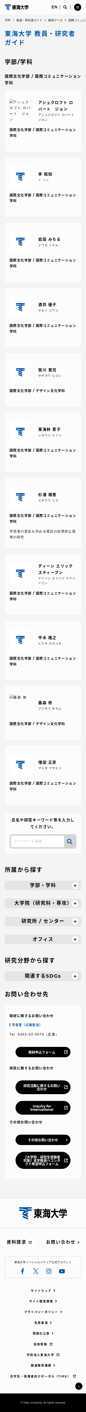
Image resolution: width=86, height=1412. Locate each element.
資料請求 (17, 1242)
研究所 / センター (43, 921)
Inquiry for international (41, 1108)
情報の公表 (41, 1333)
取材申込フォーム (41, 1052)
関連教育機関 (41, 1365)
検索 (69, 841)
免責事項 (41, 1323)
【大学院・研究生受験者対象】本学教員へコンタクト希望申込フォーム (41, 1160)
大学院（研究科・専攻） (43, 903)
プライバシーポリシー (41, 1312)
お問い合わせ (61, 1242)
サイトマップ (41, 1291)
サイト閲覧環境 (41, 1301)
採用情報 (41, 1344)
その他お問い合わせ (43, 1140)
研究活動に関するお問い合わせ (41, 1087)
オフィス (43, 939)
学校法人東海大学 (40, 1355)
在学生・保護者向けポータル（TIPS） (40, 1376)
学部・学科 (43, 885)
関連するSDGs (43, 976)
